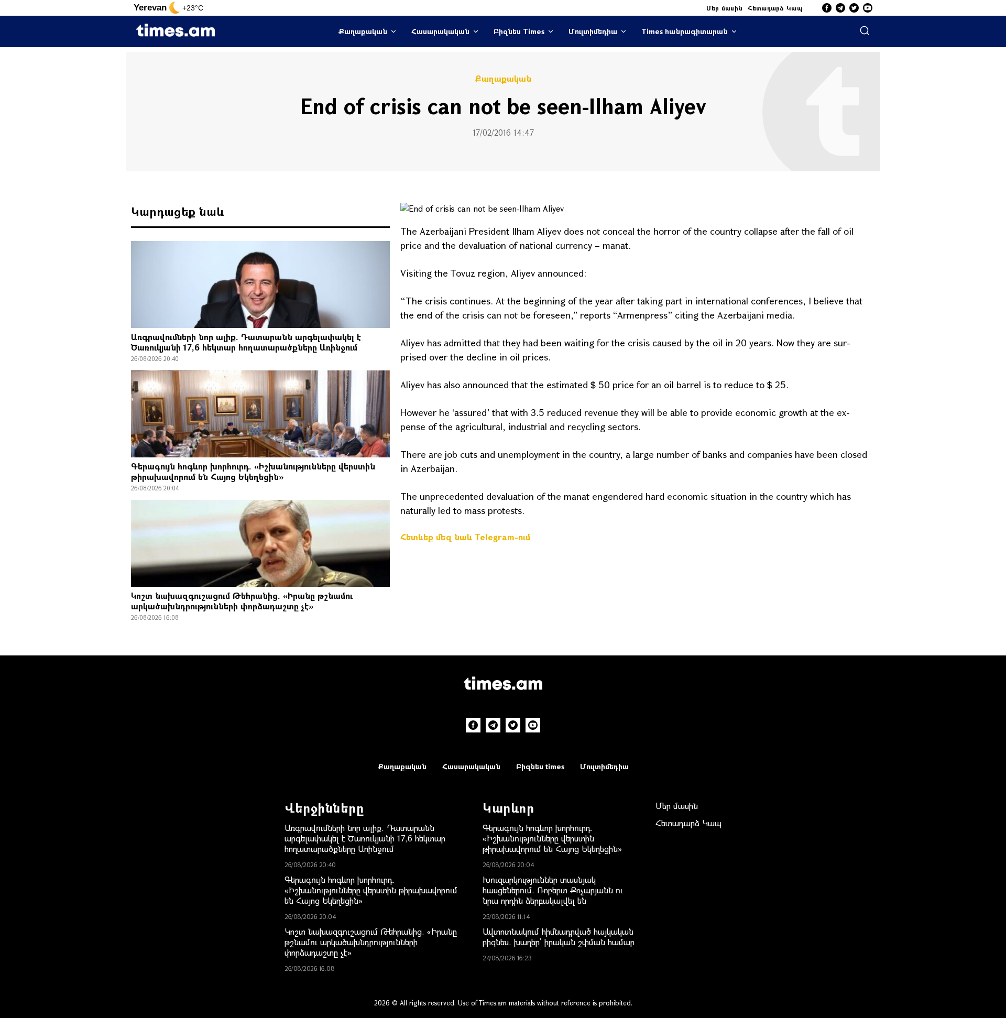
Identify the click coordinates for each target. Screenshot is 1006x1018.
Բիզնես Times (519, 31)
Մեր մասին (724, 8)
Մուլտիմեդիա (592, 31)
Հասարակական (440, 31)
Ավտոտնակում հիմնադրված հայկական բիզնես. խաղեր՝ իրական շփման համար (559, 936)
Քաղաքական (362, 31)
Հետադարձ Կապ (775, 8)
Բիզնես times (540, 766)
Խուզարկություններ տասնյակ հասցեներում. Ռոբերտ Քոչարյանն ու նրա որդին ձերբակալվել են (553, 890)
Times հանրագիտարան (684, 31)
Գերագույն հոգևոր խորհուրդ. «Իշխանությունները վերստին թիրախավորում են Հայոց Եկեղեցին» (253, 471)
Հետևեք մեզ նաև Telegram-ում (465, 536)
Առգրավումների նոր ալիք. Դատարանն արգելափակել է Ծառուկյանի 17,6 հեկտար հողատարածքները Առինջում (246, 342)
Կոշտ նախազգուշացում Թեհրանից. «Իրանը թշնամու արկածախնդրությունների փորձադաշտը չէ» (242, 600)
